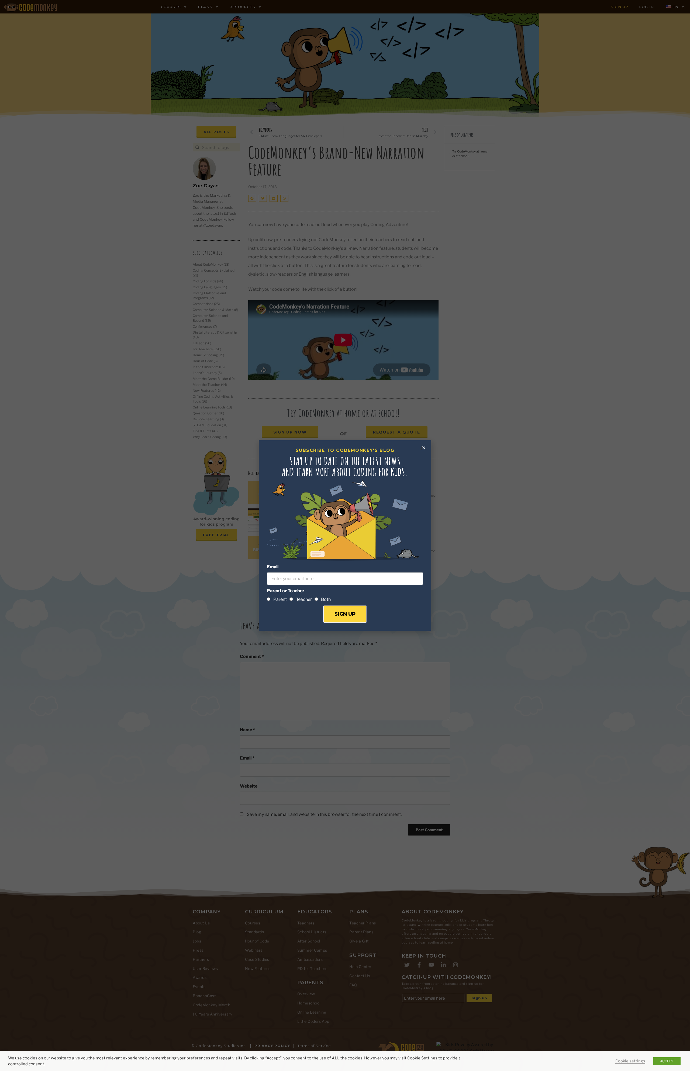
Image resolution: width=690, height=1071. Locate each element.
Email (272, 566)
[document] (345, 535)
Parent (280, 599)
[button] (424, 448)
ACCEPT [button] (667, 1061)
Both (326, 599)
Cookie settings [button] (630, 1061)
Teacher (304, 599)
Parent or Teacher (285, 590)
